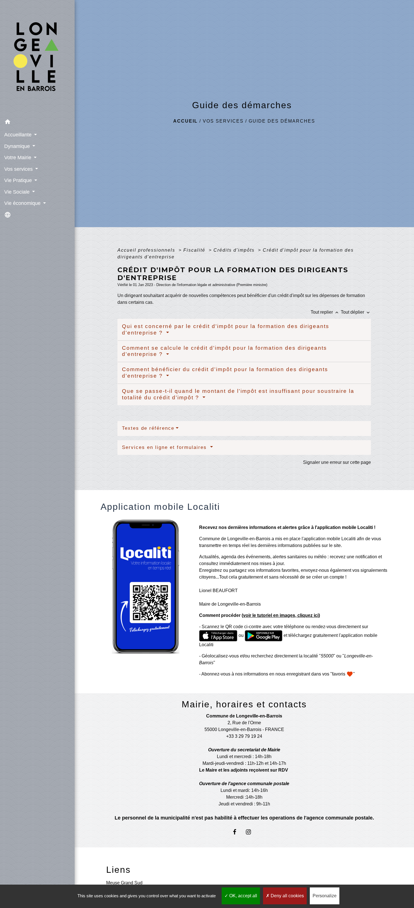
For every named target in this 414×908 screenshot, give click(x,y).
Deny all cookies (287, 895)
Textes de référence (148, 428)
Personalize (325, 895)
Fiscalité (195, 250)
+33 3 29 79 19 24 (244, 736)
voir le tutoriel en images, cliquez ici (281, 615)
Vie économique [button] (23, 203)
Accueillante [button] (18, 135)
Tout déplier (356, 312)
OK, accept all (242, 895)
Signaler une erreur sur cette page (337, 462)
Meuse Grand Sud (124, 882)
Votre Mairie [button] (18, 157)
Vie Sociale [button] (17, 192)
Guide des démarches (282, 121)
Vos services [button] (19, 169)
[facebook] (237, 831)
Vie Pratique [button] (18, 180)
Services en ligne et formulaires (165, 447)
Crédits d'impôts (234, 250)
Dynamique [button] (17, 146)
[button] (37, 122)
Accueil (185, 121)
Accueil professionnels (147, 250)
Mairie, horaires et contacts (244, 704)
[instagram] (251, 831)
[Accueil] (37, 58)
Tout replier (325, 312)
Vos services (223, 121)
